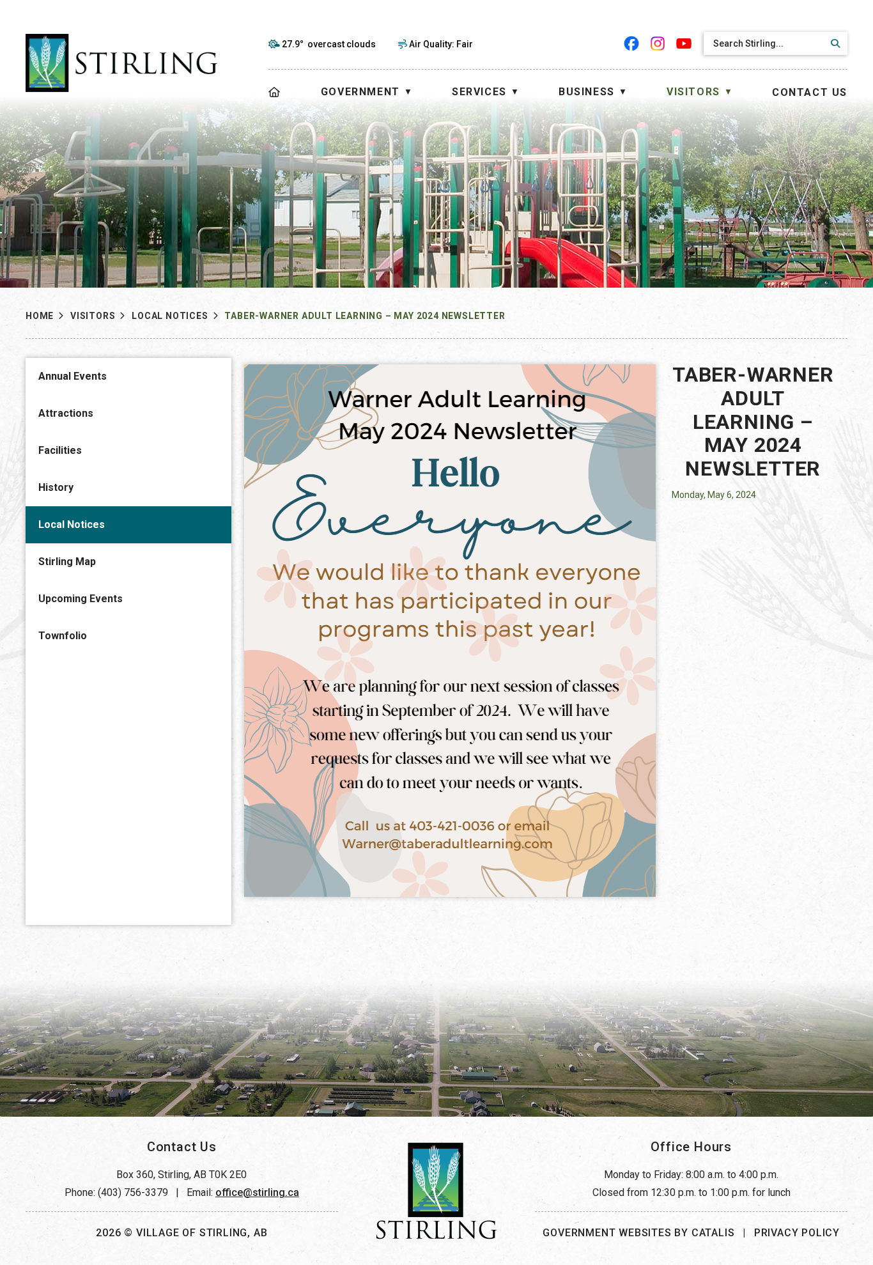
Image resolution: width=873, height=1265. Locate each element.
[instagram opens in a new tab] (658, 43)
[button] (833, 43)
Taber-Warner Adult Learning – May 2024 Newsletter (364, 316)
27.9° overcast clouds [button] (329, 44)
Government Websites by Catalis (638, 1233)
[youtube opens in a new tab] (684, 43)
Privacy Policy (797, 1233)
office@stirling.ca (257, 1192)
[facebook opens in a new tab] (632, 43)
